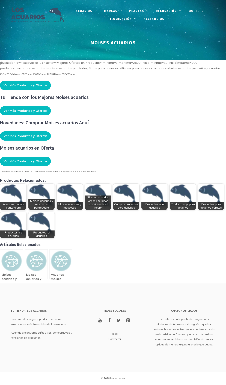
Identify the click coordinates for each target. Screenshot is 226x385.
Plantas (136, 11)
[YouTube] (100, 320)
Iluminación (121, 19)
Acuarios (84, 11)
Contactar (114, 339)
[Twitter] (119, 320)
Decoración (166, 11)
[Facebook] (109, 320)
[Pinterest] (128, 320)
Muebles (196, 11)
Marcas (110, 11)
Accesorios (154, 19)
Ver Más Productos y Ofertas (25, 85)
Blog (115, 334)
